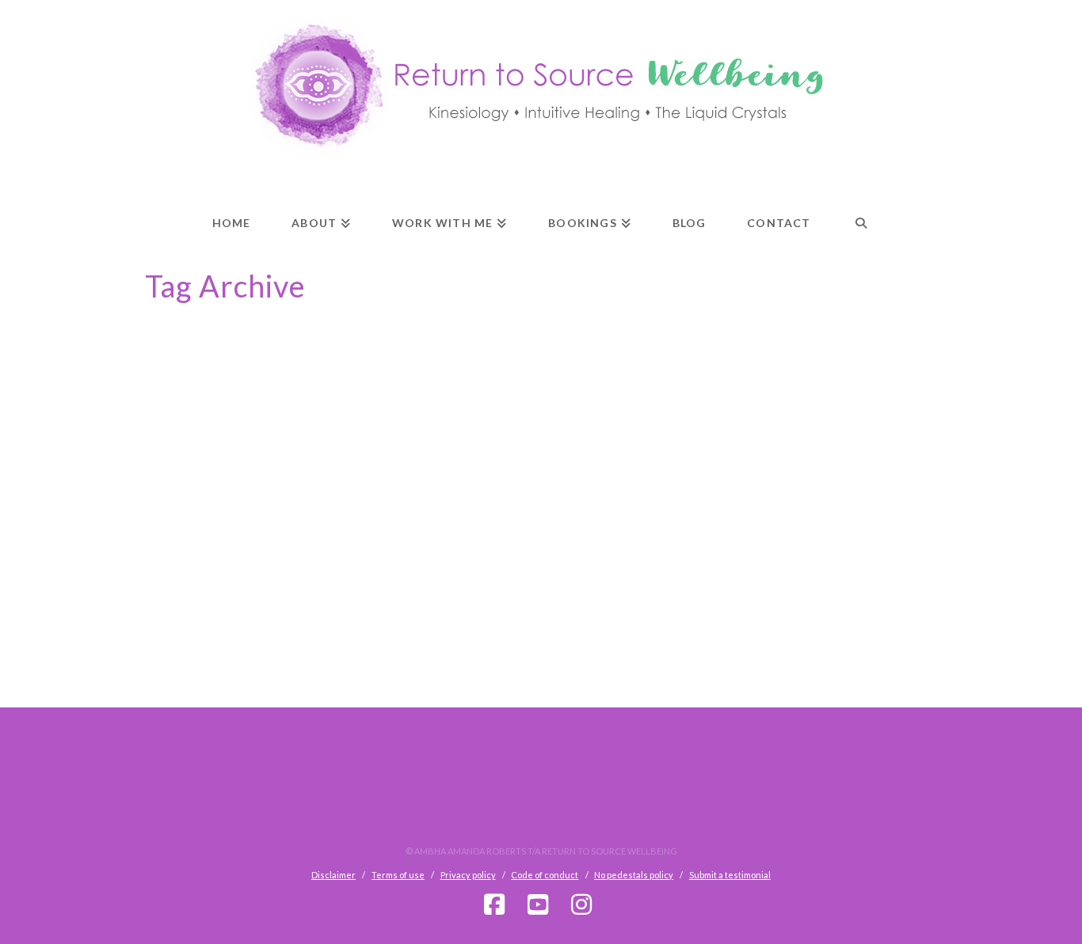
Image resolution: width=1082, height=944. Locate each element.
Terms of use (398, 875)
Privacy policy (468, 875)
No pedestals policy (633, 875)
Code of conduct (544, 875)
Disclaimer (333, 875)
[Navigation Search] (861, 209)
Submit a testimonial (730, 875)
